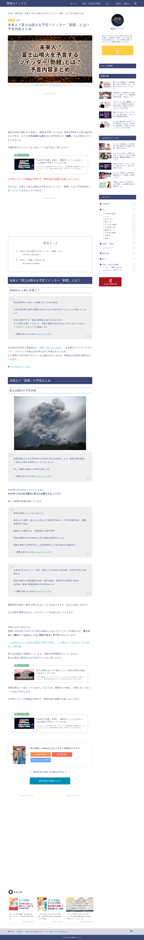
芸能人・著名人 (123, 3)
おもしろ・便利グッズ (119, 270)
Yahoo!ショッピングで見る (41, 760)
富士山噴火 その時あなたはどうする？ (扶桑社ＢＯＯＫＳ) (55, 748)
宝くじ (118, 259)
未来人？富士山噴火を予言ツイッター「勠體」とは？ (41, 251)
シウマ (119, 216)
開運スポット (119, 230)
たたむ (53, 243)
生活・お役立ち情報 (91, 3)
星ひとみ (119, 222)
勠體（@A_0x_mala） (51, 347)
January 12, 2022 (43, 334)
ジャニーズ (119, 248)
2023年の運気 (119, 213)
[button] (50, 723)
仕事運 (119, 235)
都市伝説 (11, 20)
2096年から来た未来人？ (32, 254)
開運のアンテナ (17, 3)
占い (108, 3)
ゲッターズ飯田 (119, 224)
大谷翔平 (118, 204)
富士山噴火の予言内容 (31, 263)
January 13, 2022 (43, 552)
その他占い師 (119, 227)
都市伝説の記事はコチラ (50, 781)
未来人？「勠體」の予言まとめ (32, 260)
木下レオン (119, 219)
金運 (119, 238)
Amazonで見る (40, 754)
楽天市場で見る (62, 754)
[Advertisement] (50, 111)
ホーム (74, 3)
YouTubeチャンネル (20, 367)
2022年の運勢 (119, 233)
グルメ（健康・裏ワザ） (119, 267)
